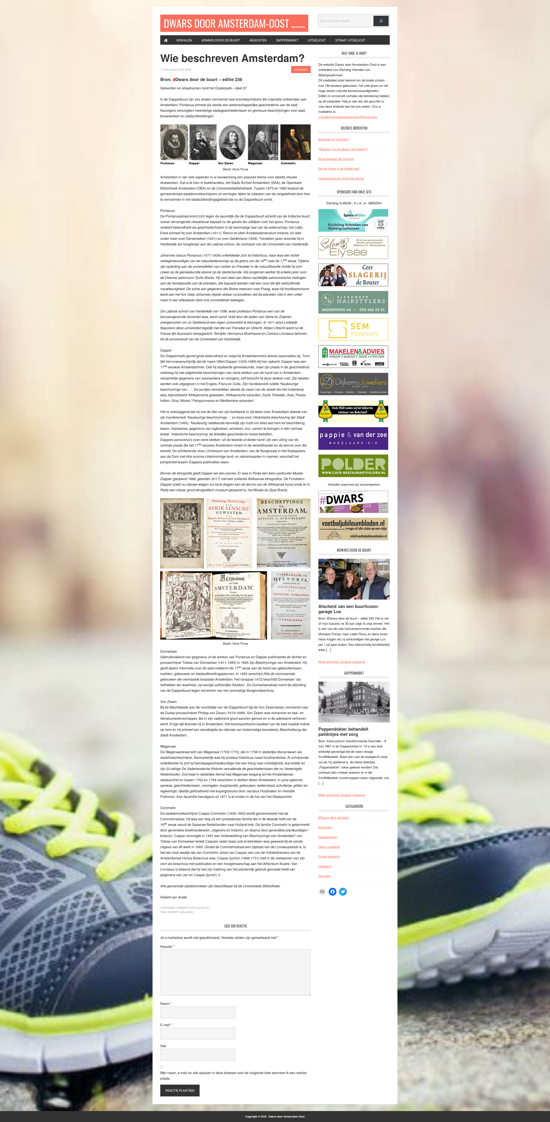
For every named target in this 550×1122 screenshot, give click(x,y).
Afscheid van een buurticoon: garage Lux (348, 608)
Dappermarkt (327, 837)
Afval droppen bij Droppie (336, 158)
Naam (166, 1003)
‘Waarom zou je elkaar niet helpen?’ (343, 149)
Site (163, 1045)
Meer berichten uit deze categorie (341, 661)
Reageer (301, 69)
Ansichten (325, 827)
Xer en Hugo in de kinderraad (338, 168)
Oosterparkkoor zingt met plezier (341, 178)
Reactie (167, 946)
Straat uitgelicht (329, 856)
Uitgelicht (324, 866)
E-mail (166, 1024)
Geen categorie (329, 846)
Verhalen (324, 876)
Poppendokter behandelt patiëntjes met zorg (343, 731)
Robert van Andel (181, 912)
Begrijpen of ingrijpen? (334, 139)
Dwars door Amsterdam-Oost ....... (234, 23)
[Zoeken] (381, 21)
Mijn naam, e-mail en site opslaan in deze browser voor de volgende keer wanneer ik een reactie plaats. (233, 1075)
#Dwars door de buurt (193, 907)
